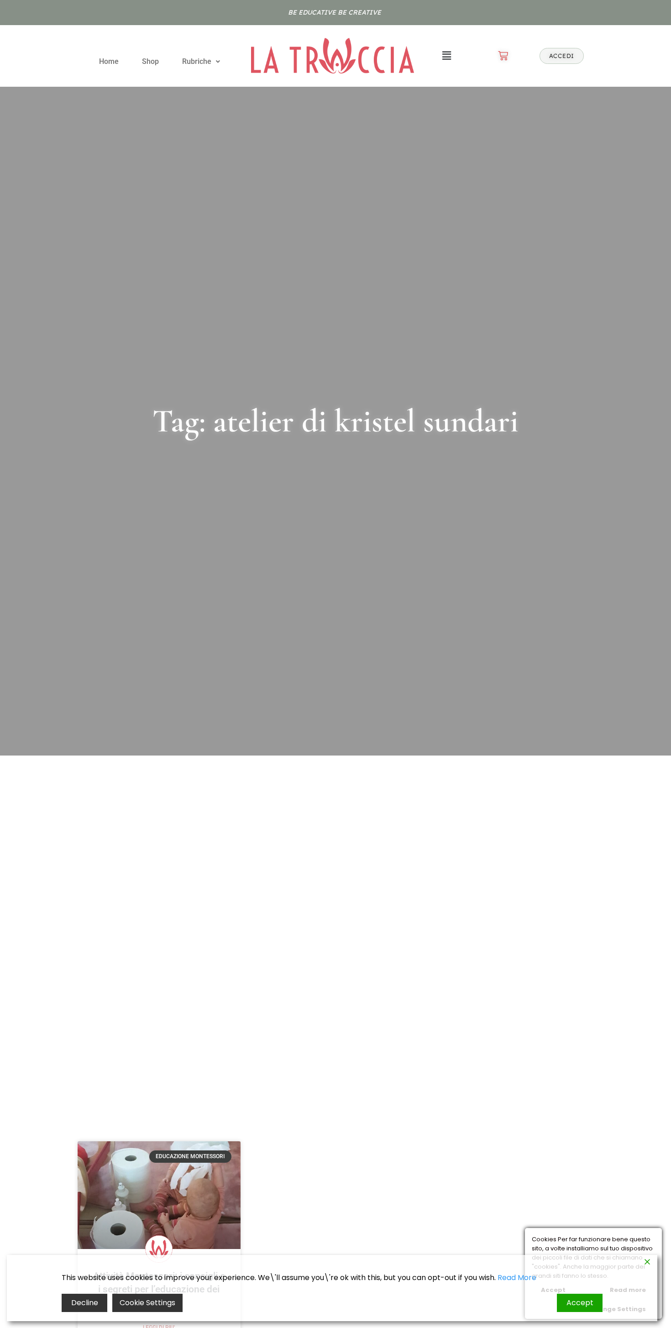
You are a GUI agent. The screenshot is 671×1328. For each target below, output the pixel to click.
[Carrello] (503, 55)
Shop (150, 61)
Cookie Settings (147, 1302)
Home (109, 61)
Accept (579, 1302)
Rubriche (196, 61)
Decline (84, 1302)
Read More (517, 1277)
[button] (201, 61)
